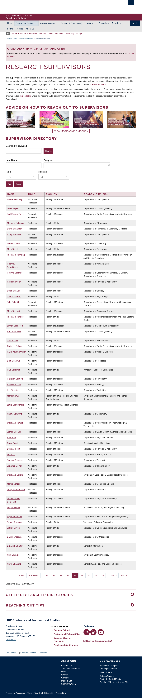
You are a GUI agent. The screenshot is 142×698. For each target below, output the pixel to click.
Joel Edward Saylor (16, 214)
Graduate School (11, 38)
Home (10, 23)
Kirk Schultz (12, 390)
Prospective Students (25, 23)
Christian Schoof (14, 346)
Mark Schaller (13, 249)
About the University (70, 668)
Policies (19, 29)
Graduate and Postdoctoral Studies (71, 620)
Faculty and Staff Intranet (66, 645)
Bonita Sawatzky (14, 199)
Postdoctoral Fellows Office (67, 634)
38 (96, 575)
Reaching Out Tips (74, 33)
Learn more (97, 84)
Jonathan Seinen (14, 466)
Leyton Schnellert (15, 326)
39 (103, 575)
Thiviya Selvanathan (16, 489)
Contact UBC (67, 665)
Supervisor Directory (36, 33)
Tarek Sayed (12, 208)
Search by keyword (16, 146)
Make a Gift (66, 681)
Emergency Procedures (15, 693)
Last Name (11, 160)
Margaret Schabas (15, 223)
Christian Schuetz (15, 379)
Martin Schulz (13, 396)
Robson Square (107, 676)
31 (48, 575)
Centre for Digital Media (110, 679)
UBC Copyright (47, 693)
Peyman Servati (14, 516)
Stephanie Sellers (15, 475)
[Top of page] (8, 33)
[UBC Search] (131, 2)
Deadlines (116, 23)
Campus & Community (71, 23)
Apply (135, 23)
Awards (90, 23)
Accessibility (61, 693)
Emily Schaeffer (14, 234)
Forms (10, 29)
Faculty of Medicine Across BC (114, 682)
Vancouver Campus (109, 665)
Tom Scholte (12, 340)
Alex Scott (11, 437)
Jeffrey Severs (13, 528)
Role (8, 172)
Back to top (11, 652)
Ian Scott (11, 454)
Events (64, 675)
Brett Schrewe (13, 361)
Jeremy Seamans (15, 460)
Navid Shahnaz (14, 564)
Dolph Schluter (13, 291)
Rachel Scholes (14, 331)
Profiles (33, 652)
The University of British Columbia (12, 7)
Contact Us (11, 639)
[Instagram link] (86, 632)
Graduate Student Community (62, 639)
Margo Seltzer (13, 484)
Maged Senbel (13, 507)
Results (42, 172)
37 (90, 575)
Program (48, 160)
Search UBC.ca (68, 684)
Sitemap (24, 652)
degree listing (25, 96)
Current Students (47, 23)
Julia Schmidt (13, 302)
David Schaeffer (14, 229)
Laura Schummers (15, 405)
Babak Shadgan (14, 537)
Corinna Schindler (15, 273)
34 (69, 575)
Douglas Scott (13, 449)
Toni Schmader (14, 296)
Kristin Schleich (14, 282)
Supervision (104, 23)
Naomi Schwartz (14, 414)
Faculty (51, 194)
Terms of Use (32, 693)
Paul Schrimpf (13, 370)
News (64, 671)
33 (62, 575)
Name (11, 194)
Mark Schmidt (13, 311)
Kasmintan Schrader (16, 352)
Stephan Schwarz (15, 423)
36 (83, 575)
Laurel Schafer (13, 243)
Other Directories (56, 33)
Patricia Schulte (14, 384)
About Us (30, 29)
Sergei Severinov (15, 522)
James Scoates (14, 432)
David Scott (12, 443)
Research (42, 652)
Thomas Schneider (15, 317)
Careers (65, 678)
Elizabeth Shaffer (14, 546)
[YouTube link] (101, 632)
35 (76, 575)
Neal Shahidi (12, 555)
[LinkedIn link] (93, 632)
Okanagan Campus (108, 668)
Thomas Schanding (16, 255)
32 (55, 575)
